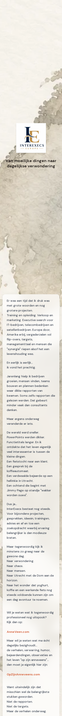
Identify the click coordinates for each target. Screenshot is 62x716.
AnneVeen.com (18, 632)
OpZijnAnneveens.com (23, 674)
